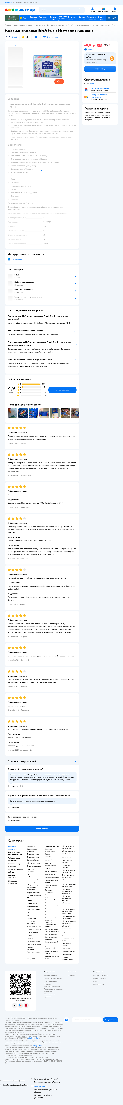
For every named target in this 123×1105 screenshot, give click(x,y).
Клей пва (48, 869)
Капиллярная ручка (34, 929)
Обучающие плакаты (66, 944)
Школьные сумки (51, 915)
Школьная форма (51, 934)
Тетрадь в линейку (33, 857)
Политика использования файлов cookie (53, 990)
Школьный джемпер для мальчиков (66, 928)
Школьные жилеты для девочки (69, 922)
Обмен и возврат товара (53, 978)
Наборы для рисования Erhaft (104, 25)
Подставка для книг (34, 944)
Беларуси (19, 1021)
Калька (29, 935)
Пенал (29, 900)
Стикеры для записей (49, 860)
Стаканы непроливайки (67, 958)
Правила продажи (50, 981)
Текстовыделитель (33, 926)
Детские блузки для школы (52, 957)
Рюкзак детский (50, 918)
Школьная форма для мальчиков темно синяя (68, 912)
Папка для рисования (48, 891)
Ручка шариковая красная (51, 886)
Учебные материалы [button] (12, 876)
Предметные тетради (32, 875)
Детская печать (50, 875)
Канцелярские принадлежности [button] (15, 853)
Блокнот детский (33, 882)
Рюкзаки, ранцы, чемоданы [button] (14, 865)
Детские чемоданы (51, 912)
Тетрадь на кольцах (34, 866)
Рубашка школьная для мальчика (69, 857)
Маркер (30, 938)
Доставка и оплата (50, 976)
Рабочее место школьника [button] (14, 859)
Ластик (29, 915)
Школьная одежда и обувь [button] (15, 870)
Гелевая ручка (32, 903)
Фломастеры (31, 918)
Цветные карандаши (31, 948)
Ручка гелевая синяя (52, 878)
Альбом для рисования (31, 889)
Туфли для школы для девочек (68, 876)
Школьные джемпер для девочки (66, 905)
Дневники (31, 846)
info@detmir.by (33, 1038)
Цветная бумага (67, 954)
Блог (95, 981)
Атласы (64, 936)
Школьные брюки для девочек (68, 871)
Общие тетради (32, 885)
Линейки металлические (50, 865)
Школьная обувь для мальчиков (68, 881)
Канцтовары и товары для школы (27, 25)
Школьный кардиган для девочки (66, 898)
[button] (112, 18)
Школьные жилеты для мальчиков (69, 886)
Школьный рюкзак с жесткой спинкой (52, 930)
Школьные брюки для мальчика (51, 953)
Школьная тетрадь (33, 863)
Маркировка (17, 259)
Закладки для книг (33, 941)
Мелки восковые (68, 951)
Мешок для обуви (51, 909)
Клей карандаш (32, 906)
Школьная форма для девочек (51, 938)
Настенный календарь (31, 870)
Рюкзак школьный (51, 906)
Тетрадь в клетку (33, 854)
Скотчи (29, 912)
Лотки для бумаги (51, 872)
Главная (8, 25)
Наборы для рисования (79, 25)
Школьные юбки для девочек (68, 847)
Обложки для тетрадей (32, 850)
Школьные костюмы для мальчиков (67, 891)
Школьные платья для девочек (68, 852)
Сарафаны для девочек (67, 862)
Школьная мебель (51, 900)
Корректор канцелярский (32, 922)
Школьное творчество (55, 25)
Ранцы (47, 903)
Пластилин (66, 948)
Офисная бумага (33, 860)
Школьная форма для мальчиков (51, 948)
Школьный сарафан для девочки (69, 917)
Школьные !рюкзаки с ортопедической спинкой (51, 923)
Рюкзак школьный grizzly (51, 943)
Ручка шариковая (33, 909)
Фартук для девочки (66, 866)
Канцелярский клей (52, 846)
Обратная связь (49, 994)
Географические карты (68, 940)
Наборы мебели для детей (50, 896)
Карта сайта (48, 997)
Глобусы (65, 933)
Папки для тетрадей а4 (34, 896)
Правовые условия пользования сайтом (42, 1018)
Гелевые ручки (32, 932)
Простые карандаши (48, 855)
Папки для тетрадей (34, 879)
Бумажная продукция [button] (12, 847)
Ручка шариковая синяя (33, 953)
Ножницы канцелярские (32, 958)
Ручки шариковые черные (51, 881)
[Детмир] (20, 10)
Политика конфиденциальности (52, 985)
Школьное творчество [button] (12, 882)
